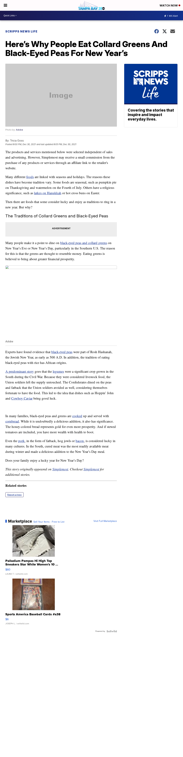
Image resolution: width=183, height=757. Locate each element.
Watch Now (169, 5)
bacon (80, 440)
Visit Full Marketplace (105, 521)
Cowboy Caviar (22, 398)
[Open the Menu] (5, 5)
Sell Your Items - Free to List (48, 522)
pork (21, 440)
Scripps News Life (21, 31)
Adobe (19, 129)
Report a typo (14, 494)
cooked (77, 416)
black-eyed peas (61, 352)
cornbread (12, 421)
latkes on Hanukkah (47, 193)
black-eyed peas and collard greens (83, 242)
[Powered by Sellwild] (112, 631)
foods (30, 176)
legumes (58, 371)
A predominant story (19, 371)
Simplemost (60, 469)
